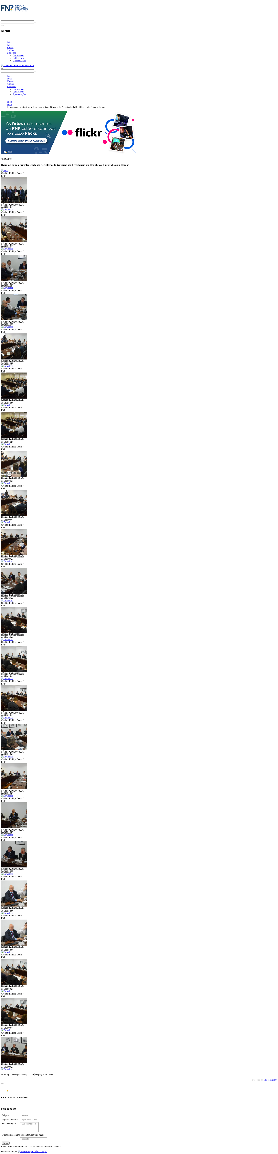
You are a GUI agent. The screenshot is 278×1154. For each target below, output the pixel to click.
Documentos (18, 55)
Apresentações (19, 60)
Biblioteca (11, 53)
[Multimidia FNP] (14, 11)
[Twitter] (2, 19)
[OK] (35, 22)
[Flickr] (69, 153)
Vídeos (10, 47)
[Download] (7, 209)
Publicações (18, 58)
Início (9, 42)
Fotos (9, 45)
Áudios (10, 50)
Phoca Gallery (270, 1080)
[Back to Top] (2, 1083)
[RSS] (4, 170)
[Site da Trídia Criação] (32, 1151)
